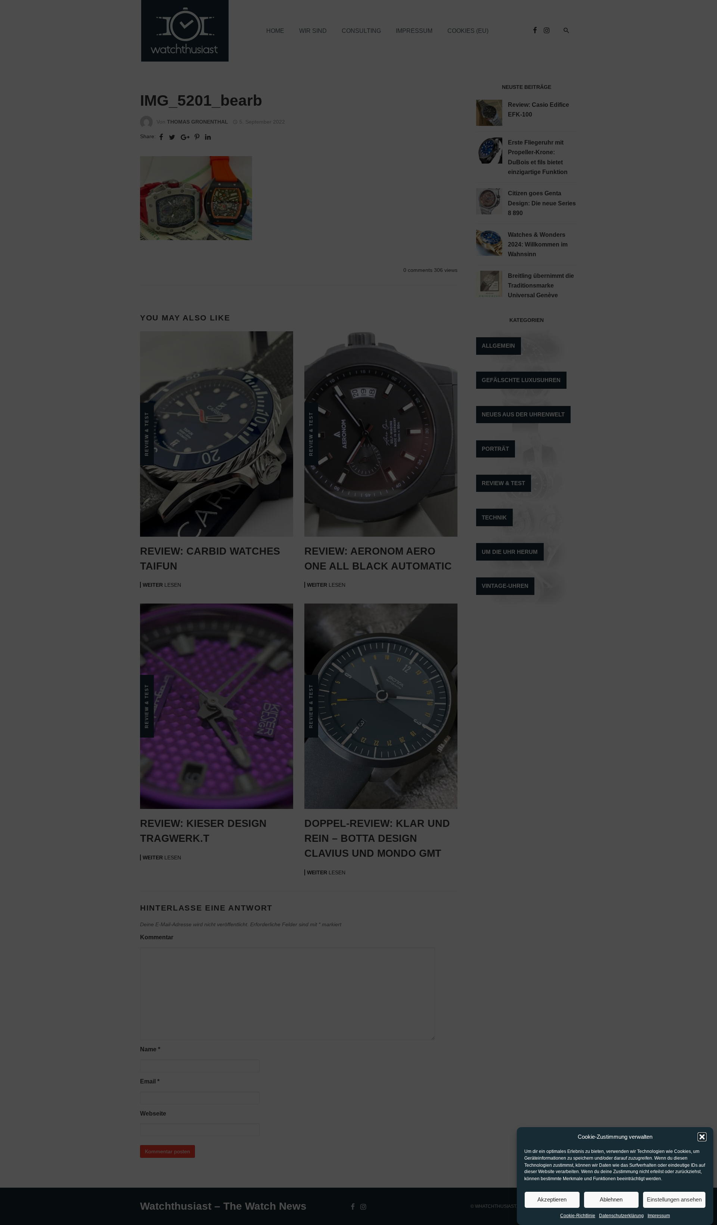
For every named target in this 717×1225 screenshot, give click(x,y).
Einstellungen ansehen (674, 1199)
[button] (702, 1137)
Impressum (659, 1216)
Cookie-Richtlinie (577, 1216)
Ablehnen (611, 1199)
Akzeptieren (552, 1199)
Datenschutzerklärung (621, 1216)
